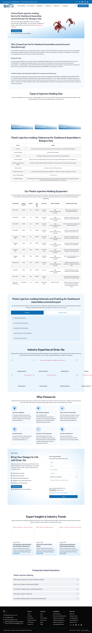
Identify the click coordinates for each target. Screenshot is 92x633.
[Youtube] (82, 2)
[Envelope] (79, 2)
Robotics (86, 371)
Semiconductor (21, 386)
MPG (89, 631)
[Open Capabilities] (43, 6)
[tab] (27, 313)
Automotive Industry (43, 371)
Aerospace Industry (21, 371)
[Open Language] (68, 6)
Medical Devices (65, 371)
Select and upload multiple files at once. (57, 488)
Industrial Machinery (86, 386)
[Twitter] (87, 2)
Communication (43, 386)
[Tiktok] (85, 2)
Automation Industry (65, 386)
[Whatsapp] (77, 2)
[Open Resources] (60, 6)
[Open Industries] (51, 6)
